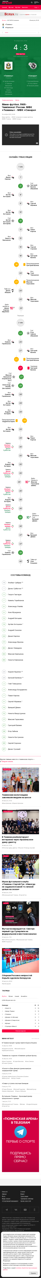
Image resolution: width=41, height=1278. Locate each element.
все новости (35, 1038)
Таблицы (6, 991)
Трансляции (24, 1196)
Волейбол (7, 950)
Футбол (17, 7)
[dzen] (34, 1210)
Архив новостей (25, 1201)
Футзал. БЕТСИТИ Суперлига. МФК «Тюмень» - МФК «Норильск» (20, 25)
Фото (3, 1196)
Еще (36, 7)
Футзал (11, 7)
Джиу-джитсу (8, 811)
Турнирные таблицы (26, 1198)
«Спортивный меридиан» (10, 1201)
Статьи (22, 1191)
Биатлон (25, 7)
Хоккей (4, 7)
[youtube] (25, 1210)
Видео (22, 1194)
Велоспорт (7, 769)
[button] (2, 32)
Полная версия (21, 1031)
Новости (4, 1191)
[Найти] (31, 2)
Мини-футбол (20, 54)
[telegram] (6, 1210)
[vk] (15, 1210)
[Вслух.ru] (20, 14)
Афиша (4, 1194)
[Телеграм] (20, 1141)
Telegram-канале (7, 761)
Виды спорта (6, 1198)
